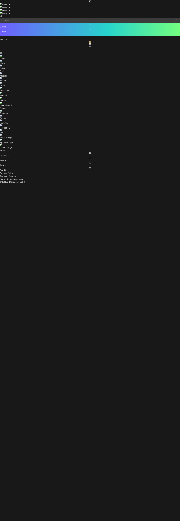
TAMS (2, 150)
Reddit (3, 170)
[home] (90, 6)
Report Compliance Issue (11, 179)
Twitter (3, 165)
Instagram (4, 155)
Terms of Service (8, 176)
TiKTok (3, 160)
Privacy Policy (6, 173)
